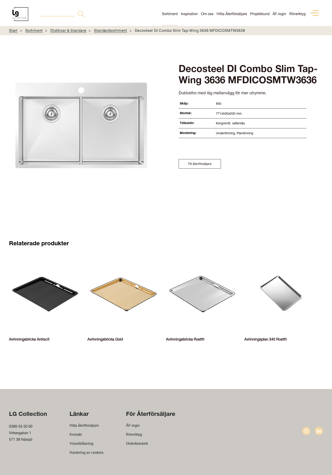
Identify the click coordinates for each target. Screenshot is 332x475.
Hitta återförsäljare (84, 425)
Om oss (207, 14)
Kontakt (76, 434)
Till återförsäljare (200, 164)
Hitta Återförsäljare (232, 14)
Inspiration (189, 14)
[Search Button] (81, 14)
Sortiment (170, 14)
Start (13, 30)
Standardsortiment (110, 30)
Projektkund (259, 14)
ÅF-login (279, 14)
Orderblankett (137, 443)
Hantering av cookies (86, 452)
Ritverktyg (297, 14)
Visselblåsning (81, 443)
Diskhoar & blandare (68, 30)
